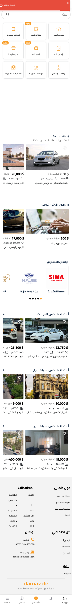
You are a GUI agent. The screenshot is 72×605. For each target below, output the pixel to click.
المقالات (66, 515)
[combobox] (39, 14)
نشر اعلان (36, 602)
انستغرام (66, 546)
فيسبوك (66, 540)
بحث (50, 602)
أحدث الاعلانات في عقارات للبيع (51, 426)
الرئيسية (65, 602)
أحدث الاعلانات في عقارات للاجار (51, 370)
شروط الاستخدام (63, 502)
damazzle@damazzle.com (23, 557)
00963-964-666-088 (25, 544)
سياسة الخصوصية (62, 509)
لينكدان (66, 553)
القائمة (7, 602)
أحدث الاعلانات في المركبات (53, 314)
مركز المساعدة (63, 496)
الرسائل (22, 602)
